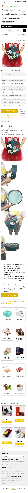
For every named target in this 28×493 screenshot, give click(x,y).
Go (24, 30)
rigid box (16, 115)
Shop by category (7, 26)
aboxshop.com (14, 488)
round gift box (8, 117)
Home (4, 40)
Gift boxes (11, 40)
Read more (8, 421)
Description (5, 121)
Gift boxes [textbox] (13, 456)
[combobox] (14, 456)
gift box (11, 115)
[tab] (6, 121)
